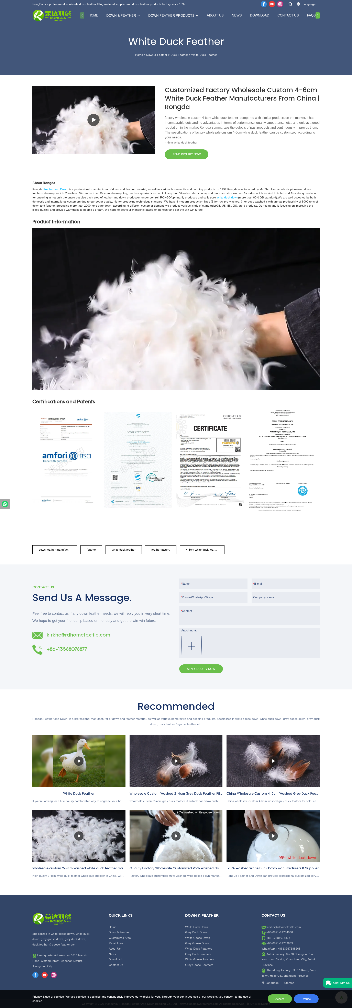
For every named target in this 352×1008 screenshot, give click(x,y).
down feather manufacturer (56, 549)
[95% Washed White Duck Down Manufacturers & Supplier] (273, 836)
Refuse (306, 998)
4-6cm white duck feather (202, 549)
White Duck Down (196, 927)
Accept (279, 998)
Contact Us (288, 15)
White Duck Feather (204, 54)
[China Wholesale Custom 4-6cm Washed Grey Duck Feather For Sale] (273, 761)
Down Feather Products (171, 15)
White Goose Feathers (199, 959)
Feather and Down (55, 189)
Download (259, 15)
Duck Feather (179, 54)
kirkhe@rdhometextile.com (283, 927)
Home (93, 15)
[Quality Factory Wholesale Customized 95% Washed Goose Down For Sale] (176, 836)
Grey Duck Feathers (198, 954)
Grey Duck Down (196, 932)
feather (91, 549)
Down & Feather (121, 15)
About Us (215, 15)
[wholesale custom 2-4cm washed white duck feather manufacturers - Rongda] (78, 836)
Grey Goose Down (197, 943)
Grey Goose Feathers (199, 964)
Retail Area (116, 943)
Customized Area (120, 937)
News (237, 15)
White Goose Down (197, 937)
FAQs (311, 15)
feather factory (160, 549)
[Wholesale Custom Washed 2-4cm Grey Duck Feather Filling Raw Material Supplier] (176, 761)
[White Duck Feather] (78, 761)
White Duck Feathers (198, 948)
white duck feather (123, 549)
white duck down (227, 197)
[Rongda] (5, 504)
